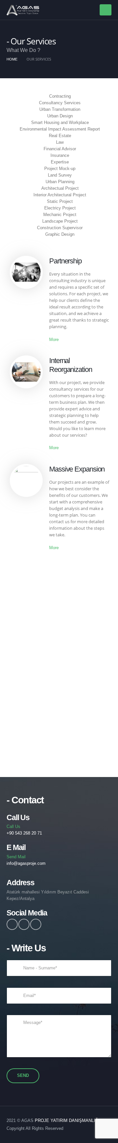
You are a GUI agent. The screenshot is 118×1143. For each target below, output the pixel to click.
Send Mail (26, 860)
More (54, 339)
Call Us (24, 830)
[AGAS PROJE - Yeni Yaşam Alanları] (23, 10)
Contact (59, 713)
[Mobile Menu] (105, 9)
